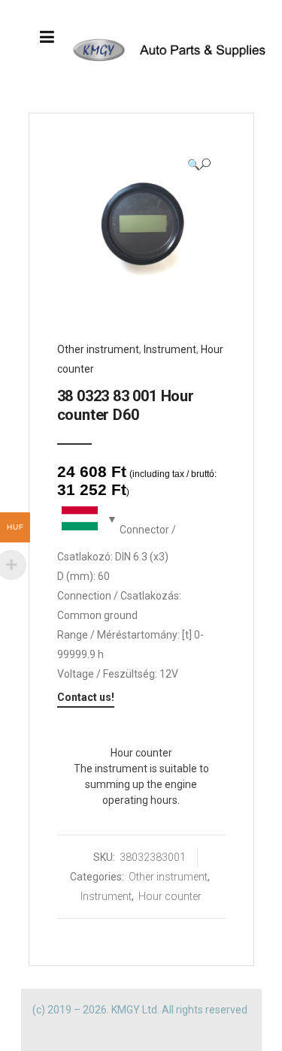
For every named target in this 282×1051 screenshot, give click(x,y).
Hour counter (170, 896)
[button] (199, 164)
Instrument (170, 349)
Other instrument (98, 349)
